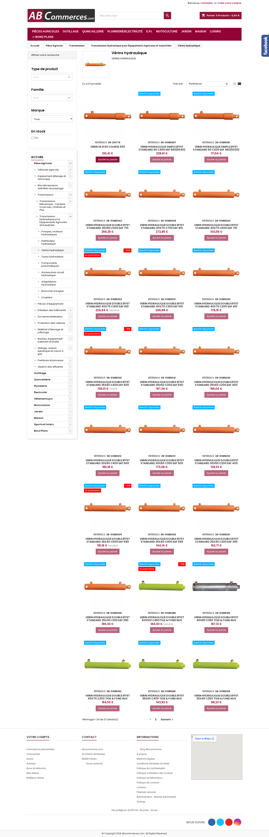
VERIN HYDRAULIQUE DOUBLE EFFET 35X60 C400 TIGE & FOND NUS (162, 697)
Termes (154, 810)
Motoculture (42, 405)
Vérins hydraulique (52, 250)
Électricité (40, 392)
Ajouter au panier (107, 159)
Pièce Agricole (43, 163)
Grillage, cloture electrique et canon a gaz (50, 351)
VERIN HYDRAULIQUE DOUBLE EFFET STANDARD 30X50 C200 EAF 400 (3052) (216, 463)
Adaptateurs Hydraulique (48, 283)
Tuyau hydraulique (52, 256)
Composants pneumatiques (50, 264)
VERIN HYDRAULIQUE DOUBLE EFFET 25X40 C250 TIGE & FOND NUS (216, 697)
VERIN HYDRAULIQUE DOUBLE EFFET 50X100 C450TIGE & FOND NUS (162, 618)
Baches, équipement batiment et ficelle (50, 340)
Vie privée (143, 810)
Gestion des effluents (50, 366)
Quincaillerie (42, 379)
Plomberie (40, 386)
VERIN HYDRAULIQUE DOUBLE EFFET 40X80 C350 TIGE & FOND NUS (216, 618)
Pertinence (209, 84)
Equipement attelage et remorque (52, 177)
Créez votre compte (229, 3)
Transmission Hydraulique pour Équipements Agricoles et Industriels (53, 221)
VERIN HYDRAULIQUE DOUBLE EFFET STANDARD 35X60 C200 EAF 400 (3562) (216, 385)
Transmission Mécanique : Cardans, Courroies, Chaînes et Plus (53, 205)
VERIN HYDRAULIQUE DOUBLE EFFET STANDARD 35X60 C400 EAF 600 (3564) (107, 385)
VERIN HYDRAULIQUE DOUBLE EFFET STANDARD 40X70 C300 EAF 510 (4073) (162, 306)
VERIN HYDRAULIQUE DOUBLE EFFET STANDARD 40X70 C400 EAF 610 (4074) (107, 306)
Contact (89, 737)
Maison (38, 418)
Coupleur (47, 297)
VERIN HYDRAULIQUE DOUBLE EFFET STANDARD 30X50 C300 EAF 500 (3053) (162, 463)
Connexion (207, 3)
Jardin (38, 411)
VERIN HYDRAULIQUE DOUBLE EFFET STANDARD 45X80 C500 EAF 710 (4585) (107, 228)
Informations (148, 737)
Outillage (40, 373)
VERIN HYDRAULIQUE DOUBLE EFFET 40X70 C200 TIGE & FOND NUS (107, 697)
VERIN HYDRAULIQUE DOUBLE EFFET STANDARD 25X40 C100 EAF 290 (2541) (107, 620)
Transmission (45, 194)
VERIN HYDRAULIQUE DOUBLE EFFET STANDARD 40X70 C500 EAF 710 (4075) (216, 228)
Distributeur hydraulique (48, 242)
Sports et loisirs (44, 424)
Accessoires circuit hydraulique (52, 274)
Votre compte (38, 737)
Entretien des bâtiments (52, 310)
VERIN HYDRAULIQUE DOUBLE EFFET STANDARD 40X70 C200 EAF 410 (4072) (216, 306)
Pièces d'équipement (50, 304)
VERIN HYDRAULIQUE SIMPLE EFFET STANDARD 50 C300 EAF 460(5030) (216, 148)
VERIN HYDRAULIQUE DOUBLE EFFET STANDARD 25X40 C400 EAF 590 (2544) (162, 541)
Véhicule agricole (48, 169)
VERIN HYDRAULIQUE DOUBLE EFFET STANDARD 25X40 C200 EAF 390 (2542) (216, 541)
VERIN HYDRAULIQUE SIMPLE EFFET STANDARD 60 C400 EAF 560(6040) (162, 148)
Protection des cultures (51, 323)
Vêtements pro (43, 398)
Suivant (167, 719)
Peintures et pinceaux (50, 360)
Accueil (37, 157)
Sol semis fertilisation (50, 316)
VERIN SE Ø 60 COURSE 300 (107, 147)
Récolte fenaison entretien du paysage (50, 187)
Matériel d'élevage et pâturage (50, 331)
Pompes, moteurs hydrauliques (52, 233)
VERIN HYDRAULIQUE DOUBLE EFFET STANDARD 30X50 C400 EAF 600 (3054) (107, 463)
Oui (36, 137)
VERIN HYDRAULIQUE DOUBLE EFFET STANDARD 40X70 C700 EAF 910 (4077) (162, 228)
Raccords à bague (52, 291)
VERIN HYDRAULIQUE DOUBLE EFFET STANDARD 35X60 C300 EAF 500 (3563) (162, 385)
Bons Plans (41, 430)
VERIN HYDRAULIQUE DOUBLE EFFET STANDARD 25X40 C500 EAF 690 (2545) (107, 541)
